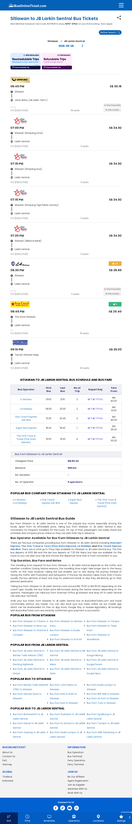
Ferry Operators (76, 760)
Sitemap (7, 764)
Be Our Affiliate (76, 776)
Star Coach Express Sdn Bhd (26, 418)
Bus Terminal (75, 756)
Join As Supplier (76, 784)
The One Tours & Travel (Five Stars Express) (26, 439)
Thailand (7, 776)
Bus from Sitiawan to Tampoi (103, 621)
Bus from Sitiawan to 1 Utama (29, 621)
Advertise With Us (77, 788)
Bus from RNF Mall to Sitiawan (103, 694)
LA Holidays (26, 408)
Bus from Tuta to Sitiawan (101, 703)
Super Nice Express (26, 428)
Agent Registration (78, 780)
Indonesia (7, 780)
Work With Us (75, 792)
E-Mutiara (26, 399)
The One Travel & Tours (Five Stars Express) (48, 546)
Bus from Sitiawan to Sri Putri (66, 639)
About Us (7, 752)
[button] (25, 61)
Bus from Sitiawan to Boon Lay (30, 625)
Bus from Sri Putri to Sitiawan (103, 698)
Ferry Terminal (76, 764)
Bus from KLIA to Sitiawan (64, 703)
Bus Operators (76, 752)
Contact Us (8, 756)
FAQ (4, 760)
